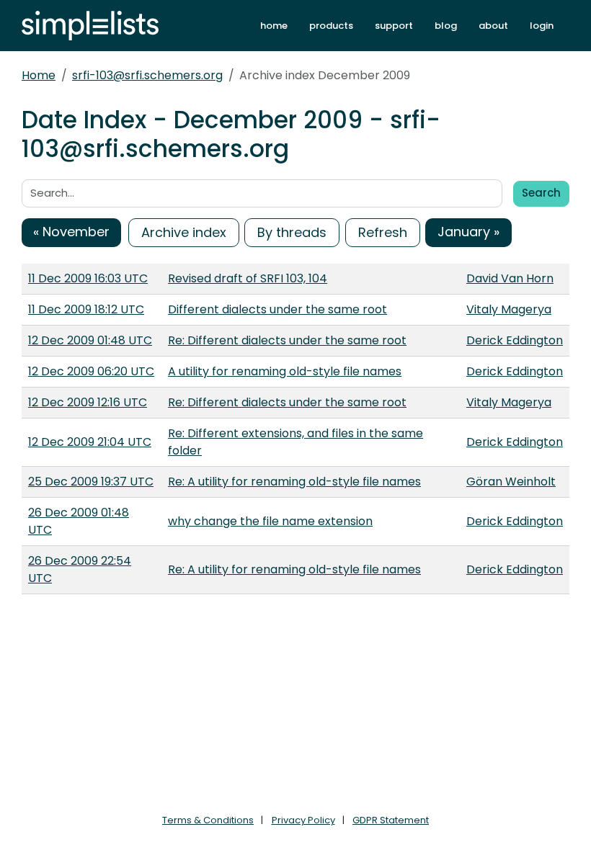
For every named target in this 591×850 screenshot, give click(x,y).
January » (468, 232)
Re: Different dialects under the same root (287, 340)
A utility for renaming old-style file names (284, 371)
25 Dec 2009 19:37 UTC (91, 481)
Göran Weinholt (511, 481)
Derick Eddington (514, 340)
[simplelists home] (90, 25)
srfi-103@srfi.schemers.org (147, 75)
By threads (291, 232)
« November (71, 232)
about (493, 25)
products (331, 25)
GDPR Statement (390, 820)
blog (446, 25)
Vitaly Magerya (508, 309)
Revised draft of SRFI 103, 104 (247, 278)
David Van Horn (510, 278)
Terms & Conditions (208, 820)
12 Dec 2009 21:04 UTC (89, 442)
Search (541, 192)
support (394, 25)
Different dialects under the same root (277, 309)
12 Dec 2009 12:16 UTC (87, 402)
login (542, 25)
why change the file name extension (270, 521)
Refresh (382, 232)
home (274, 25)
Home (38, 75)
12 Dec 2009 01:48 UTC (90, 340)
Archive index (183, 232)
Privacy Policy (303, 820)
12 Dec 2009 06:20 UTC (91, 371)
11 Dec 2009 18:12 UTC (86, 309)
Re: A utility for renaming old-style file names (294, 481)
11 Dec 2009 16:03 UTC (88, 278)
